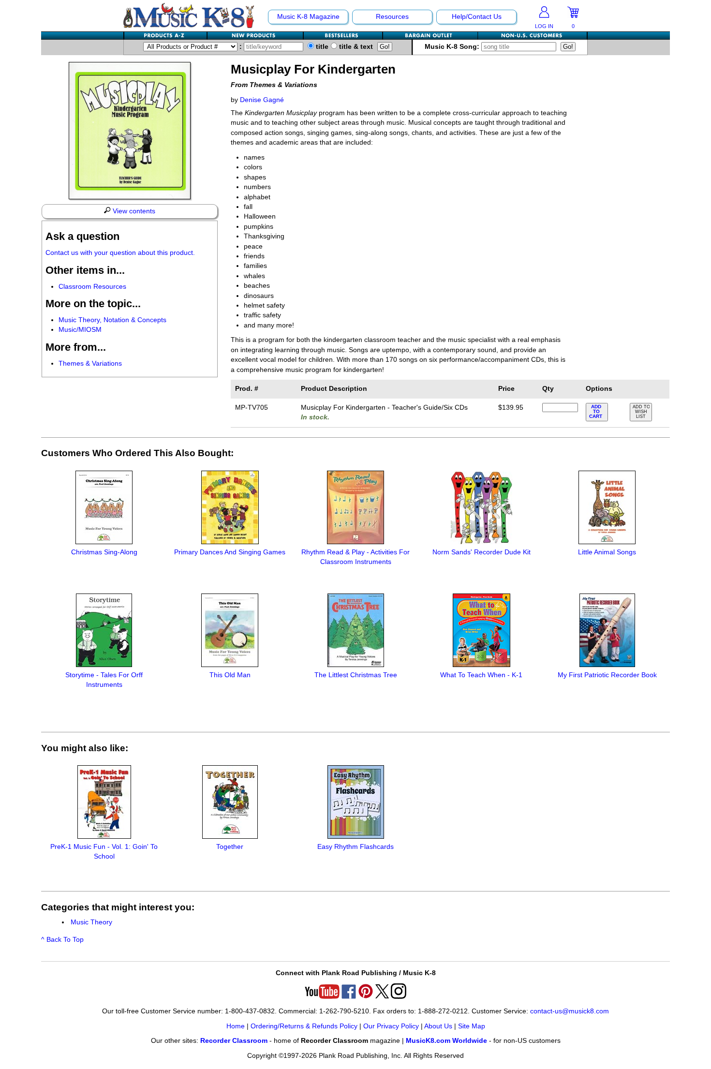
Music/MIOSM (80, 329)
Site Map (471, 1026)
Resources (392, 16)
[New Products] (255, 35)
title (321, 46)
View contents (133, 211)
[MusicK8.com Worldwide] (532, 35)
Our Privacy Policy (391, 1026)
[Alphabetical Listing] (165, 35)
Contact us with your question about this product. (120, 252)
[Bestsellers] (343, 35)
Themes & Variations (90, 363)
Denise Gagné (262, 100)
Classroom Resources (92, 286)
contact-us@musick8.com (569, 1011)
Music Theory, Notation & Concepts (112, 320)
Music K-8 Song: (453, 46)
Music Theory (91, 922)
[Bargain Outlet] (430, 35)
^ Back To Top (62, 939)
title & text (355, 46)
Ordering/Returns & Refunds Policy (304, 1026)
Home (235, 1026)
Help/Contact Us (477, 16)
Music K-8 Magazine (308, 16)
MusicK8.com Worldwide (446, 1040)
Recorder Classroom (233, 1040)
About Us (438, 1026)
